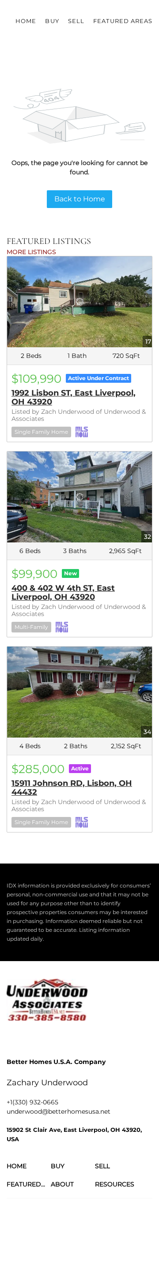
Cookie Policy (116, 1236)
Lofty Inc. (52, 1211)
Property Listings (85, 1244)
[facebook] (13, 1038)
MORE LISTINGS (31, 252)
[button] (29, 1166)
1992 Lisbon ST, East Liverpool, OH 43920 (73, 397)
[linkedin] (31, 1038)
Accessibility (23, 1253)
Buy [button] (52, 20)
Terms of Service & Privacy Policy (50, 1236)
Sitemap (124, 1244)
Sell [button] (76, 20)
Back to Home (79, 199)
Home (25, 20)
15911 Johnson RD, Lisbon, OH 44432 (71, 787)
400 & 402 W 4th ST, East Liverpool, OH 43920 (63, 592)
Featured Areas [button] (122, 20)
